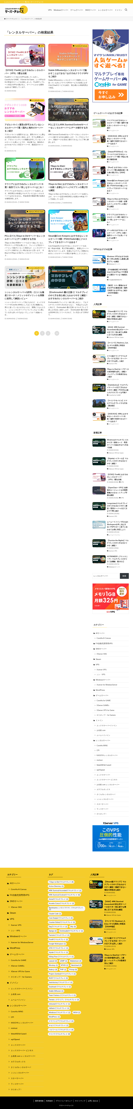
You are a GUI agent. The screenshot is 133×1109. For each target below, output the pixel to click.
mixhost (100, 760)
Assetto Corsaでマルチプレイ (61, 903)
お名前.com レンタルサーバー (108, 785)
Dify (73, 927)
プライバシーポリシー (64, 1101)
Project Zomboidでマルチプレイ (62, 974)
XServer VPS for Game (105, 710)
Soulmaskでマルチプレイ (60, 987)
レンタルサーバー (103, 740)
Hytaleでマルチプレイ (58, 952)
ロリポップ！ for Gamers (106, 715)
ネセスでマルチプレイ (58, 1025)
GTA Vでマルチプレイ (58, 948)
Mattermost (75, 961)
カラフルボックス (103, 789)
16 (57, 333)
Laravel (53, 961)
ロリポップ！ (102, 814)
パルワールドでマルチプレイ (61, 1030)
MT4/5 (64, 965)
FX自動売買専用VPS (104, 643)
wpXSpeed (101, 770)
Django (53, 931)
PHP (63, 970)
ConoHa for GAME (104, 701)
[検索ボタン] (126, 10)
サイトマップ (80, 1101)
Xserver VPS (102, 670)
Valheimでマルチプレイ (59, 1008)
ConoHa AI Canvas (104, 638)
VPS (97, 664)
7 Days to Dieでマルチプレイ (61, 882)
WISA (76, 1012)
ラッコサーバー (102, 809)
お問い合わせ (93, 1101)
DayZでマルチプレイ (58, 927)
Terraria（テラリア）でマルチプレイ (64, 1000)
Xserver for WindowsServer (107, 685)
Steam (98, 659)
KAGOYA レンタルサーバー (107, 755)
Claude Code (55, 914)
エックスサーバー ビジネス (107, 780)
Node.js (53, 970)
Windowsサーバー (103, 680)
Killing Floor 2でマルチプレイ (61, 957)
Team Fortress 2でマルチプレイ (62, 995)
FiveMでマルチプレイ (58, 939)
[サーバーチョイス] (16, 10)
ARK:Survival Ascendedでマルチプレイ (65, 891)
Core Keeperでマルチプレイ (61, 918)
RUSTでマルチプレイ (58, 978)
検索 (124, 576)
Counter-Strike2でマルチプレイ (62, 922)
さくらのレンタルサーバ (106, 794)
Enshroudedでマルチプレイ (71, 931)
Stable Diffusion (56, 991)
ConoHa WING (102, 746)
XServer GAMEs (103, 705)
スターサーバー (102, 804)
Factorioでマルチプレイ (59, 935)
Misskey (53, 965)
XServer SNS (102, 654)
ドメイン (99, 720)
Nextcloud (76, 965)
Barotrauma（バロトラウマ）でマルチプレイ (66, 908)
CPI (98, 750)
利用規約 (49, 1101)
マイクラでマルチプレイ (59, 1034)
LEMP (63, 961)
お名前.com (101, 730)
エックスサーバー (103, 775)
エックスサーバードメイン (107, 725)
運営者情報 (39, 1101)
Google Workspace (57, 944)
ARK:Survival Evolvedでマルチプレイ (64, 895)
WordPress (100, 690)
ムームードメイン (103, 735)
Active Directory (56, 886)
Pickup (73, 970)
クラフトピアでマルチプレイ (61, 1021)
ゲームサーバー (102, 695)
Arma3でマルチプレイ (58, 899)
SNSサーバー (101, 649)
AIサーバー (100, 633)
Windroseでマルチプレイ (59, 1012)
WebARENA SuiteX (104, 765)
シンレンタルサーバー (105, 799)
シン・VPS (101, 674)
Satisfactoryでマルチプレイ (60, 982)
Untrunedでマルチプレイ (59, 1004)
